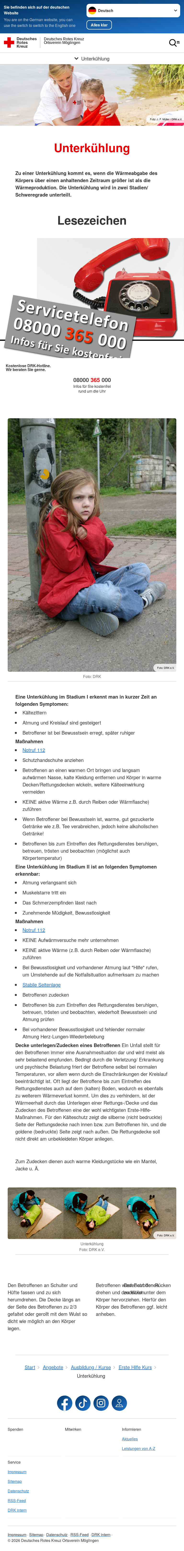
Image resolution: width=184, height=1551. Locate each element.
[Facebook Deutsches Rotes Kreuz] (64, 1403)
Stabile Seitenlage (42, 984)
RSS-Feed (17, 1500)
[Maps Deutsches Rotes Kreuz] (119, 1403)
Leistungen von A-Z (138, 1448)
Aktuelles (130, 1439)
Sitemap (15, 1481)
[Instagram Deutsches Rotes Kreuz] (101, 1403)
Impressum (17, 1471)
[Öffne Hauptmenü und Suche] (174, 43)
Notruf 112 (34, 749)
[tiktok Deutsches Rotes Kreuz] (83, 1403)
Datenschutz (18, 1491)
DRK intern (17, 1510)
